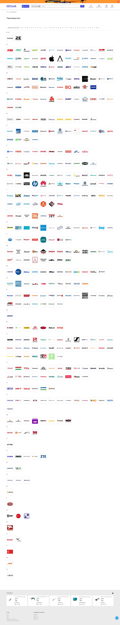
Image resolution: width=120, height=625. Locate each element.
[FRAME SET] (60, 151)
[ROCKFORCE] (43, 327)
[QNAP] (10, 315)
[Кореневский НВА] (26, 515)
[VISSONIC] (101, 400)
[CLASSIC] (76, 99)
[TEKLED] (76, 368)
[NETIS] (35, 271)
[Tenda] (101, 368)
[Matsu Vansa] (43, 251)
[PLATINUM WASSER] (85, 295)
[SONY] (85, 348)
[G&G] (10, 163)
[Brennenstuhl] (85, 87)
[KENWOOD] (76, 227)
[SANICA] (26, 339)
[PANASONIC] (10, 295)
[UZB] (43, 388)
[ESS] (18, 139)
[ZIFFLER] (26, 456)
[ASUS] (35, 66)
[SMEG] (60, 348)
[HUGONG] (51, 183)
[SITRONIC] (26, 348)
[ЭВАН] (10, 575)
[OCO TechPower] (18, 283)
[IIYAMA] (26, 195)
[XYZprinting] (35, 432)
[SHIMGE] (110, 339)
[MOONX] (26, 259)
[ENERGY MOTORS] (101, 131)
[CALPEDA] (10, 99)
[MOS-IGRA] (35, 259)
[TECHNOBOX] (43, 368)
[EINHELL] (43, 131)
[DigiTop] (85, 119)
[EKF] (51, 131)
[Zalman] (10, 456)
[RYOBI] (60, 327)
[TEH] (68, 368)
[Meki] (85, 251)
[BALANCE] (18, 78)
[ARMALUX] (101, 58)
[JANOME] (10, 215)
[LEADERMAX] (18, 239)
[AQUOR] (68, 58)
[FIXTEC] (43, 151)
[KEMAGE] (51, 227)
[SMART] (51, 348)
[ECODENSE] (26, 131)
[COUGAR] (110, 99)
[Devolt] (60, 119)
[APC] (43, 58)
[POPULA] (110, 295)
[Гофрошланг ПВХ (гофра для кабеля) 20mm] (96, 599)
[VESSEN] (68, 400)
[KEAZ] (35, 227)
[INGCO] (101, 195)
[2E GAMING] (18, 38)
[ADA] (43, 50)
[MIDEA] (110, 251)
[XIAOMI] (18, 432)
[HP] (35, 183)
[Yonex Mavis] (10, 444)
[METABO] (93, 251)
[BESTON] (101, 78)
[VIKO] (93, 400)
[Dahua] (18, 119)
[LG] (60, 239)
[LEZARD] (51, 239)
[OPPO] (51, 283)
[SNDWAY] (68, 348)
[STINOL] (35, 356)
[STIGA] (18, 356)
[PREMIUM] (26, 304)
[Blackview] (51, 87)
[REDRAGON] (35, 327)
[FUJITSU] (85, 151)
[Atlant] (43, 66)
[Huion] (60, 183)
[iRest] (43, 204)
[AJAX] (85, 50)
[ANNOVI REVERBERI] (18, 58)
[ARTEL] (110, 58)
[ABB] (10, 50)
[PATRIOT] (35, 295)
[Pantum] (26, 295)
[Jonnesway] (60, 215)
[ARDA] (85, 58)
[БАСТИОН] (26, 480)
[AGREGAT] (51, 50)
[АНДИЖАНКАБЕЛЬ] (18, 468)
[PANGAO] (18, 295)
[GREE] (68, 163)
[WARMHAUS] (10, 420)
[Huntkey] (76, 183)
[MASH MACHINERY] (35, 251)
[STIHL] (26, 356)
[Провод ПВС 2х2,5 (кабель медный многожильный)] (10, 599)
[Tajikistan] (18, 368)
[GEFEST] (18, 163)
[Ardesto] (93, 58)
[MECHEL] (68, 251)
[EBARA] (18, 131)
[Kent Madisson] (68, 227)
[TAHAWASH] (10, 368)
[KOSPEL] (110, 227)
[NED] (18, 271)
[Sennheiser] (76, 339)
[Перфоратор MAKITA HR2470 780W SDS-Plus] (31, 599)
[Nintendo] (85, 271)
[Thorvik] (26, 376)
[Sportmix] (101, 348)
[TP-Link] (60, 376)
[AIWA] (76, 50)
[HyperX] (101, 183)
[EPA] (110, 131)
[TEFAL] (60, 368)
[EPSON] (10, 139)
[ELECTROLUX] (68, 131)
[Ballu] (26, 78)
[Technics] (35, 368)
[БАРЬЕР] (18, 480)
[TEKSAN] (85, 368)
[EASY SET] (10, 131)
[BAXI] (35, 78)
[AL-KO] (101, 50)
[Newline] (43, 271)
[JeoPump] (43, 215)
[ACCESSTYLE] (26, 50)
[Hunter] (68, 183)
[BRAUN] (76, 87)
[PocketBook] (101, 295)
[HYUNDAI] (110, 183)
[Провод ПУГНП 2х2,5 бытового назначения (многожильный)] (53, 599)
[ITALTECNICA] (51, 204)
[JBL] (35, 215)
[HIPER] (85, 175)
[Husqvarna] (85, 183)
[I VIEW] (10, 195)
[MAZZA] (60, 251)
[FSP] (76, 151)
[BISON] (26, 87)
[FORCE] (51, 151)
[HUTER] (93, 183)
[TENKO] (10, 376)
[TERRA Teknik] (18, 376)
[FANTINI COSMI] (10, 151)
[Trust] (76, 376)
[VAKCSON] (10, 400)
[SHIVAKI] (10, 348)
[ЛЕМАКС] (10, 527)
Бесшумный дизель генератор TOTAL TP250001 (85, 596)
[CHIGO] (51, 99)
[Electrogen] (60, 131)
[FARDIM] (26, 151)
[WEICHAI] (43, 420)
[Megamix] (76, 251)
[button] (15, 604)
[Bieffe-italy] (110, 78)
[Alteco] (110, 50)
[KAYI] (18, 227)
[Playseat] (93, 295)
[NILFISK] (60, 271)
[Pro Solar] (43, 304)
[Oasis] (10, 283)
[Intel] (18, 204)
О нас (8, 612)
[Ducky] (93, 119)
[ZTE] (43, 456)
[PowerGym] (10, 304)
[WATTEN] (26, 420)
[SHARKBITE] (93, 339)
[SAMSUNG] (18, 339)
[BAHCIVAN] (10, 78)
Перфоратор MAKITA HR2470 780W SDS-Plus (42, 596)
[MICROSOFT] (101, 251)
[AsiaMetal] (18, 66)
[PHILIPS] (68, 295)
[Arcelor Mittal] (76, 58)
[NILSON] (68, 271)
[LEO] (43, 239)
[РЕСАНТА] (10, 539)
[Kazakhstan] (26, 227)
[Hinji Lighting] (76, 175)
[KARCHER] (10, 227)
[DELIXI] (35, 119)
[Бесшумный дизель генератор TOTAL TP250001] (75, 599)
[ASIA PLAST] (10, 66)
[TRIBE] (68, 376)
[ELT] (76, 131)
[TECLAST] (51, 368)
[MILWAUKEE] (10, 259)
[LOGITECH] (68, 239)
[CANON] (18, 99)
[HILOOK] (68, 175)
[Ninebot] (76, 271)
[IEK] (18, 195)
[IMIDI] (43, 195)
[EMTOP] (85, 131)
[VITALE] (10, 408)
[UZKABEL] (51, 388)
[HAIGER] (26, 175)
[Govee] (51, 163)
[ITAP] (60, 204)
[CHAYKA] (35, 99)
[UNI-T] (18, 388)
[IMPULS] (68, 195)
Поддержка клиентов (39, 612)
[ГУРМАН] (10, 504)
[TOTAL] (51, 376)
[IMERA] (35, 195)
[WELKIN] (51, 420)
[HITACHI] (101, 175)
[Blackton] (43, 87)
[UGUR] (10, 388)
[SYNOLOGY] (60, 356)
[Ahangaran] (60, 50)
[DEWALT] (68, 119)
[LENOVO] (35, 239)
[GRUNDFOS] (93, 163)
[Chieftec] (43, 99)
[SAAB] (10, 339)
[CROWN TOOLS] (10, 107)
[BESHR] (93, 78)
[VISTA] (110, 400)
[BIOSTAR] (10, 87)
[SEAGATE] (51, 339)
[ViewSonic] (85, 400)
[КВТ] (10, 515)
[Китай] (18, 515)
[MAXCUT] (51, 251)
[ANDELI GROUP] (10, 58)
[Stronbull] (51, 356)
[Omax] (35, 283)
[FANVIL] (18, 151)
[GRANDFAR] (60, 163)
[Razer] (18, 327)
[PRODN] (51, 304)
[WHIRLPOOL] (60, 420)
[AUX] (60, 66)
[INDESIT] (76, 195)
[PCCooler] (43, 295)
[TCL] (26, 368)
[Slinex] (43, 348)
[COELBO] (101, 99)
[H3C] (10, 175)
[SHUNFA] (18, 348)
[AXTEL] (93, 66)
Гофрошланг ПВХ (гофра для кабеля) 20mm (107, 596)
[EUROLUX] (26, 139)
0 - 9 (22, 27)
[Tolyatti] (35, 376)
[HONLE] (18, 183)
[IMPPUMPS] (60, 195)
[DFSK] (76, 119)
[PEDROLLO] (51, 295)
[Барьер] (10, 480)
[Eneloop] (93, 131)
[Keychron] (93, 227)
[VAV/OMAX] (35, 400)
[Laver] (10, 239)
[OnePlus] (43, 283)
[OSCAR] (76, 283)
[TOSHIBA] (43, 376)
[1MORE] (10, 38)
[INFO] (93, 195)
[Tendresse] (110, 368)
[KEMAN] (60, 227)
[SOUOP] (93, 348)
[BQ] (68, 87)
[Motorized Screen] (43, 259)
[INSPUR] (10, 204)
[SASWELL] (35, 339)
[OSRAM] (85, 283)
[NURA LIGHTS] (101, 271)
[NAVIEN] (10, 271)
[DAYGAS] (26, 119)
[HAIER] (18, 175)
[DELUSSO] (51, 119)
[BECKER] (51, 78)
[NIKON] (51, 271)
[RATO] (10, 327)
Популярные (10, 593)
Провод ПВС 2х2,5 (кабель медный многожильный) (21, 596)
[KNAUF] (101, 227)
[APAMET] (35, 58)
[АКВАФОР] (10, 468)
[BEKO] (60, 78)
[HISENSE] (93, 175)
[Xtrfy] (26, 432)
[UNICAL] (26, 388)
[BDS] (43, 78)
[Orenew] (68, 283)
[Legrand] (26, 239)
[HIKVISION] (60, 175)
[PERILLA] (60, 295)
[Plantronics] (76, 295)
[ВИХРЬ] (10, 492)
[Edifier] (35, 131)
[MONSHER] (18, 259)
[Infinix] (85, 195)
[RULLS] (51, 327)
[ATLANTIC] (51, 66)
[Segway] (68, 339)
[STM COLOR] (43, 356)
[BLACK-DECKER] (35, 87)
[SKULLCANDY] (35, 348)
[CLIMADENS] (85, 99)
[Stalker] (110, 348)
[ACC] (18, 50)
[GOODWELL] (43, 163)
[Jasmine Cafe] (26, 215)
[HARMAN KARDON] (35, 175)
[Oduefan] (26, 283)
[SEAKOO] (60, 339)
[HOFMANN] (10, 183)
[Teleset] (93, 368)
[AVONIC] (76, 66)
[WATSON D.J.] (18, 420)
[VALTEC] (18, 400)
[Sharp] (101, 339)
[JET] (51, 215)
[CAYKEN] (26, 99)
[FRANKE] (68, 151)
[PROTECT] (60, 304)
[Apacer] (26, 58)
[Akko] (93, 50)
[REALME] (26, 327)
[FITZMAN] (35, 151)
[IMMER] (51, 195)
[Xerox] (10, 432)
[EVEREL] (35, 139)
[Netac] (26, 271)
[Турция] (10, 551)
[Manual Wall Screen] (18, 251)
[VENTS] (51, 400)
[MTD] (68, 259)
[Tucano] (85, 376)
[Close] (118, 1)
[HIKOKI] (51, 175)
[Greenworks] (85, 163)
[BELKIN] (68, 78)
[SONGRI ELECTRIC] (76, 348)
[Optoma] (60, 283)
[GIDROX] (35, 163)
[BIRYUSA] (18, 87)
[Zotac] (35, 456)
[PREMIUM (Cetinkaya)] (35, 304)
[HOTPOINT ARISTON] (26, 183)
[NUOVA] (93, 271)
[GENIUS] (26, 163)
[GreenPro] (76, 163)
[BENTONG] (85, 78)
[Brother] (93, 87)
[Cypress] (18, 107)
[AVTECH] (85, 66)
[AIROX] (68, 50)
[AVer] (68, 66)
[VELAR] (43, 400)
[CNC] (93, 99)
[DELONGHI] (43, 119)
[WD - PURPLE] (35, 420)
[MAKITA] (10, 251)
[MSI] (60, 259)
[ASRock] (26, 66)
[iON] (35, 204)
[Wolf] (68, 420)
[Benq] (76, 78)
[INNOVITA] (110, 195)
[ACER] (35, 50)
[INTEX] (26, 204)
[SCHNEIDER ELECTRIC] (43, 339)
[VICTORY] (76, 400)
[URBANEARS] (35, 388)
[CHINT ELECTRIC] (68, 99)
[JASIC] (18, 215)
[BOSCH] (60, 87)
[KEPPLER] (85, 227)
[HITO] (110, 175)
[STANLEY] (10, 356)
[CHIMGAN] (60, 99)
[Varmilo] (26, 400)
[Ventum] (60, 400)
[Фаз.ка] (10, 563)
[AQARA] (60, 58)
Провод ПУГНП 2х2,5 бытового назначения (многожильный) (64, 596)
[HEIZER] (43, 175)
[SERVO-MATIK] (85, 339)
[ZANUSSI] (18, 456)
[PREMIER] (18, 304)
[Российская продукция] (18, 539)
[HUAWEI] (43, 183)
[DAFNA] (10, 119)
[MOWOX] (51, 259)
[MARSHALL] (26, 251)
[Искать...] (82, 6)
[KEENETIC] (43, 227)
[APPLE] (51, 58)
